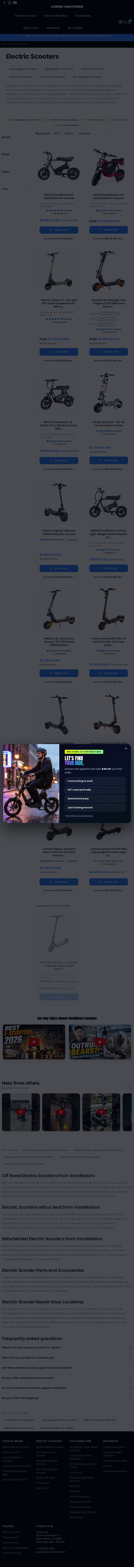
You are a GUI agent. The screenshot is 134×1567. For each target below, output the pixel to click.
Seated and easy (78, 798)
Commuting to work (80, 781)
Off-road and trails (79, 789)
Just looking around (79, 807)
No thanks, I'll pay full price (79, 815)
